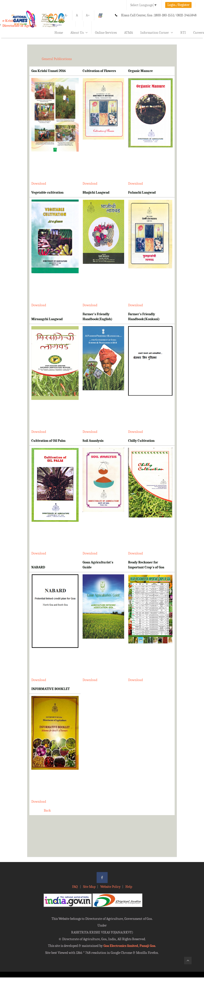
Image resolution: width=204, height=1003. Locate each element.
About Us (77, 33)
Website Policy (110, 887)
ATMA (128, 33)
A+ (88, 15)
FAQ (75, 887)
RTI (183, 33)
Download (38, 183)
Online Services (106, 33)
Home (58, 33)
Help (128, 887)
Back (47, 810)
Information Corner (154, 33)
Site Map (89, 887)
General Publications (57, 59)
